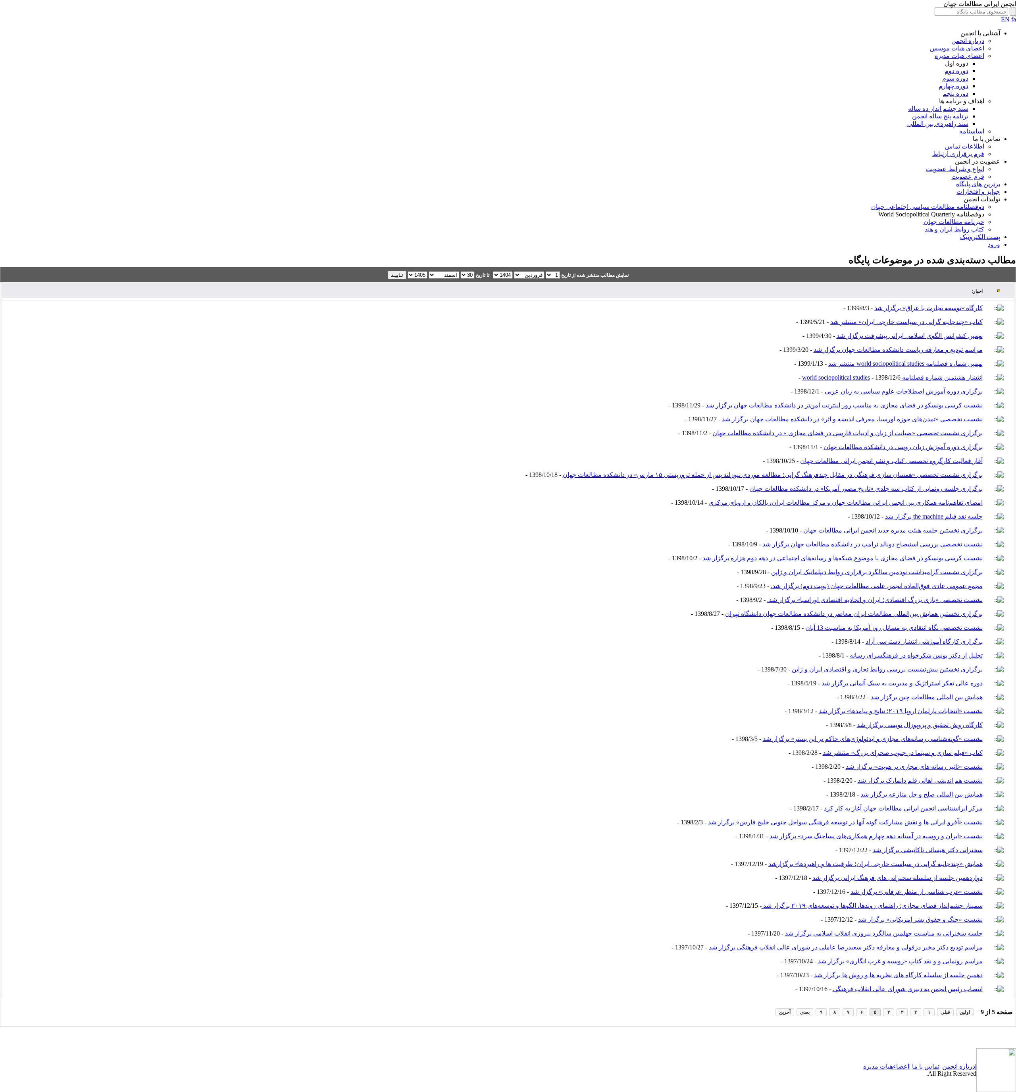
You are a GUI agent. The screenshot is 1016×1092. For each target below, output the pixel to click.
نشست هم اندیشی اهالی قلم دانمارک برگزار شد (920, 780)
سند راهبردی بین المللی (937, 123)
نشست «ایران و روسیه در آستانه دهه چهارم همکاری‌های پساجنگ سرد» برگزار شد (876, 836)
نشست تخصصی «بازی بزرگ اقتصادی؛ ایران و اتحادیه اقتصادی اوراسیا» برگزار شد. (875, 599)
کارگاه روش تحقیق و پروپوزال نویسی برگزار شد (920, 725)
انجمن (950, 1066)
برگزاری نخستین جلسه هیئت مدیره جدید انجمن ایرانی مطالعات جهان (893, 530)
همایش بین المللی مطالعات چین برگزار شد (927, 697)
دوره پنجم (955, 93)
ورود (994, 244)
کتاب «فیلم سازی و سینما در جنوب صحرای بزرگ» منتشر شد (903, 752)
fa (1013, 19)
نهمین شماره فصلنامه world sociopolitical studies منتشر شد (905, 363)
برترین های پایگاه (978, 184)
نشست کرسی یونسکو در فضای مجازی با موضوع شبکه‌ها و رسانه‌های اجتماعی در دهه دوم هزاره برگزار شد (842, 558)
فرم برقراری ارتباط (958, 153)
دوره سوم (955, 78)
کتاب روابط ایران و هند (954, 229)
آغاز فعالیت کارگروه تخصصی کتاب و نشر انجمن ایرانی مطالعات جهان (891, 460)
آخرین (785, 1012)
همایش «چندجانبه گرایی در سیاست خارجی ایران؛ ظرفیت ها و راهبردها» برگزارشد (875, 863)
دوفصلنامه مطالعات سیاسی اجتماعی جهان (927, 206)
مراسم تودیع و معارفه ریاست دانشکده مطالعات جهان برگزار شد (898, 349)
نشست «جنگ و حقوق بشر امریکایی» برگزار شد (920, 919)
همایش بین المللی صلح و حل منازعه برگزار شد (921, 794)
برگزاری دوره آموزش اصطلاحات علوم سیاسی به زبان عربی (904, 391)
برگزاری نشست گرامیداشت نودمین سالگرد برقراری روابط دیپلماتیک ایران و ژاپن (877, 572)
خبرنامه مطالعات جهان (954, 221)
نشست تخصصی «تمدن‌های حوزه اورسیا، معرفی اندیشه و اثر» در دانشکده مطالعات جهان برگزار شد (852, 419)
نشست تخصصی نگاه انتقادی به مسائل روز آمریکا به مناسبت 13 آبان (894, 627)
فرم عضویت (967, 176)
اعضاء (901, 1066)
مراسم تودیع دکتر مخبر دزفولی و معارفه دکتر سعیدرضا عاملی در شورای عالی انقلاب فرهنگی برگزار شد (846, 947)
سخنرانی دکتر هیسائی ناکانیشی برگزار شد (928, 850)
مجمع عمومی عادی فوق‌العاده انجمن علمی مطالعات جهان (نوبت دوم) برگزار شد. (877, 586)
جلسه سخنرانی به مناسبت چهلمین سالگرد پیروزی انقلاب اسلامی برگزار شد (884, 933)
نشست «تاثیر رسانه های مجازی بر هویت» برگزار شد (914, 766)
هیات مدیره (878, 1066)
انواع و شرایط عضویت (955, 169)
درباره (966, 1066)
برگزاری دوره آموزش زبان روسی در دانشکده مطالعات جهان (903, 447)
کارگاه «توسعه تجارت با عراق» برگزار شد (928, 308)
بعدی (805, 1012)
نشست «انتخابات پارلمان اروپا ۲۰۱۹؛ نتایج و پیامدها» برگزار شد (901, 711)
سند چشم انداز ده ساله (938, 108)
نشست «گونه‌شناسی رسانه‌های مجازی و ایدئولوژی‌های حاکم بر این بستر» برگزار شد (873, 738)
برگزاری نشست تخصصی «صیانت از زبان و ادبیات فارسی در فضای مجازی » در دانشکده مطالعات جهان (847, 433)
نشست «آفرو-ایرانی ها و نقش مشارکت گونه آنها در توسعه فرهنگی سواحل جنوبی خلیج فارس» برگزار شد (845, 822)
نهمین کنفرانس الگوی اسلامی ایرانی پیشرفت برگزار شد (910, 335)
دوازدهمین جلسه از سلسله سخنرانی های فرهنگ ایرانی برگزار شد (897, 877)
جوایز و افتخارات (978, 191)
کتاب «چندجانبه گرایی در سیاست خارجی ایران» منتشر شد (906, 321)
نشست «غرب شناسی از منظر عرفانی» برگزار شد (917, 891)
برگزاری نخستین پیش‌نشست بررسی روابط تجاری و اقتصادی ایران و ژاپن (887, 669)
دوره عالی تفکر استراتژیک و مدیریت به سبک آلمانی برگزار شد (902, 683)
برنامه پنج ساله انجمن (940, 116)
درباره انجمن (967, 40)
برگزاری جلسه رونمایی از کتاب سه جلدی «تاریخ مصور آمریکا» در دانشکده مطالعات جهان (866, 488)
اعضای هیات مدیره (959, 55)
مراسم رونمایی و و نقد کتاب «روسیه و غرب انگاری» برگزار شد (900, 961)
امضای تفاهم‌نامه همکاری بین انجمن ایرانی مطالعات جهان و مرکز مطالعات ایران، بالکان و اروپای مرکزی (845, 502)
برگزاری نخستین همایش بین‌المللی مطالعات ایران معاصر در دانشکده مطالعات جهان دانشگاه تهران (854, 613)
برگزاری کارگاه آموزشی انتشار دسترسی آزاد (924, 641)
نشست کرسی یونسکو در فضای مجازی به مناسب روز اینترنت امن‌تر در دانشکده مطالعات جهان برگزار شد (844, 405)
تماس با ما (925, 1066)
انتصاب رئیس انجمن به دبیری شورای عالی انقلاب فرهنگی (908, 989)
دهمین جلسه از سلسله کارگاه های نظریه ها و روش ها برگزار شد (898, 975)
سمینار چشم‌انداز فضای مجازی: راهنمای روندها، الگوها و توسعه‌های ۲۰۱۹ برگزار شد (872, 905)
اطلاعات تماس (964, 146)
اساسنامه (971, 131)
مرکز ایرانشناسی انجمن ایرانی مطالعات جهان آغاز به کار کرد (903, 808)
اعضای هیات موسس (957, 48)
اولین (965, 1012)
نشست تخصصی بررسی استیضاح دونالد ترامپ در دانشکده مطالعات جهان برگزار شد (872, 544)
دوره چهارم (953, 86)
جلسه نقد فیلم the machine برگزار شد (934, 516)
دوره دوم (956, 71)
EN (1005, 19)
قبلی (945, 1012)
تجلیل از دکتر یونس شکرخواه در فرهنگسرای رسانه (916, 655)
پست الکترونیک (980, 236)
